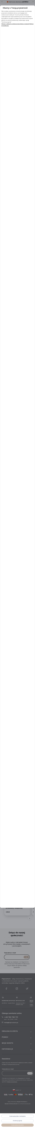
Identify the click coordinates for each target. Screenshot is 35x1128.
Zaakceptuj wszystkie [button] (17, 1125)
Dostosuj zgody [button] (17, 1121)
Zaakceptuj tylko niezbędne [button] (17, 1116)
